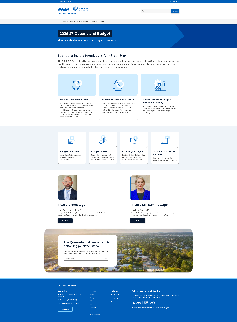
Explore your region (97, 21)
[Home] (60, 21)
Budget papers (82, 21)
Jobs (91, 311)
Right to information (96, 301)
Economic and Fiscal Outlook (164, 153)
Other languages (95, 314)
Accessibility (93, 308)
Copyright (92, 294)
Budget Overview (69, 151)
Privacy (92, 298)
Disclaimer (93, 291)
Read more (65, 221)
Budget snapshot (69, 21)
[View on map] (106, 258)
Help (91, 304)
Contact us (65, 309)
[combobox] (156, 11)
